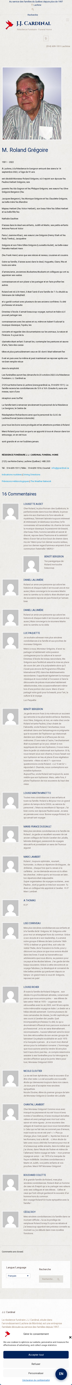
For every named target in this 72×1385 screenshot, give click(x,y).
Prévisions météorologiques (15, 481)
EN (61, 1374)
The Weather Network (40, 481)
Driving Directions (31, 474)
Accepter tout (36, 1354)
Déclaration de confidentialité (36, 1380)
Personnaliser (36, 1373)
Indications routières (12, 474)
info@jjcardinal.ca (60, 468)
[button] (67, 1334)
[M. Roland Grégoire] (32, 103)
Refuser (36, 1364)
